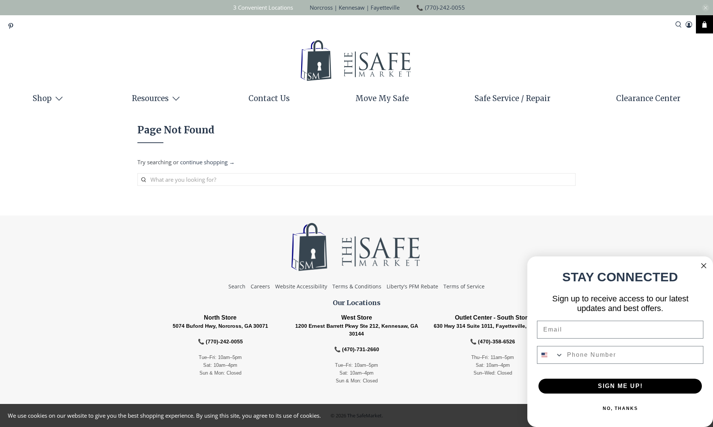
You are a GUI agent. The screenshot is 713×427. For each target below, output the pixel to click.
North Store (220, 317)
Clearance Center (648, 98)
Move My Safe (382, 98)
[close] (705, 8)
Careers (260, 286)
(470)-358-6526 (496, 341)
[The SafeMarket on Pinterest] (12, 27)
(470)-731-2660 (360, 349)
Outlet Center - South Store (493, 317)
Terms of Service (464, 286)
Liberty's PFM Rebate (412, 286)
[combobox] (550, 354)
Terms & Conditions (356, 286)
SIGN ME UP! (620, 386)
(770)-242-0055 (445, 7)
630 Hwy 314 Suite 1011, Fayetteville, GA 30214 (493, 326)
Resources (150, 98)
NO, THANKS (620, 408)
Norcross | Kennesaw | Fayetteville (355, 7)
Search (236, 286)
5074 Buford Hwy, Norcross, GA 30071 (220, 326)
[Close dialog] (703, 265)
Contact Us (269, 98)
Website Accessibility (301, 286)
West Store (356, 317)
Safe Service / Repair (512, 98)
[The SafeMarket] (356, 62)
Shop (42, 98)
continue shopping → (207, 162)
